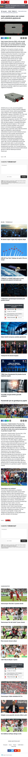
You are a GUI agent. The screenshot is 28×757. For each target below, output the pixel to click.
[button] (21, 38)
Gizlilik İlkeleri (20, 744)
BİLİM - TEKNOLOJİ (12, 11)
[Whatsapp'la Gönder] (8, 38)
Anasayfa (5, 11)
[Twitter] (4, 38)
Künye (10, 744)
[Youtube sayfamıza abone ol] (15, 750)
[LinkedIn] (6, 38)
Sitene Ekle (13, 746)
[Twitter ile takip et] (12, 750)
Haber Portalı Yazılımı (7, 755)
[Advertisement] (14, 204)
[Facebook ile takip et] (9, 750)
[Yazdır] (10, 38)
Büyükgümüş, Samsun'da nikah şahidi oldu (14, 6)
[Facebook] (2, 38)
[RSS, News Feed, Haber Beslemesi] (19, 750)
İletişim (14, 744)
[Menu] (25, 2)
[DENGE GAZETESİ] (5, 2)
